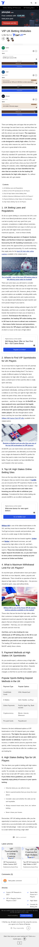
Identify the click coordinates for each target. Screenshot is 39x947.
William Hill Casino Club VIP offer (13, 418)
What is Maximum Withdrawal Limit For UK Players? (18, 196)
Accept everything (26, 915)
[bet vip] (3, 3)
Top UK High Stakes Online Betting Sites (15, 193)
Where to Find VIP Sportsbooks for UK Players (17, 191)
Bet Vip (6, 35)
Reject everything (13, 915)
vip (19, 943)
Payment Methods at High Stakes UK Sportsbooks (18, 199)
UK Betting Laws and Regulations (13, 188)
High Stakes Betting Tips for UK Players (15, 202)
